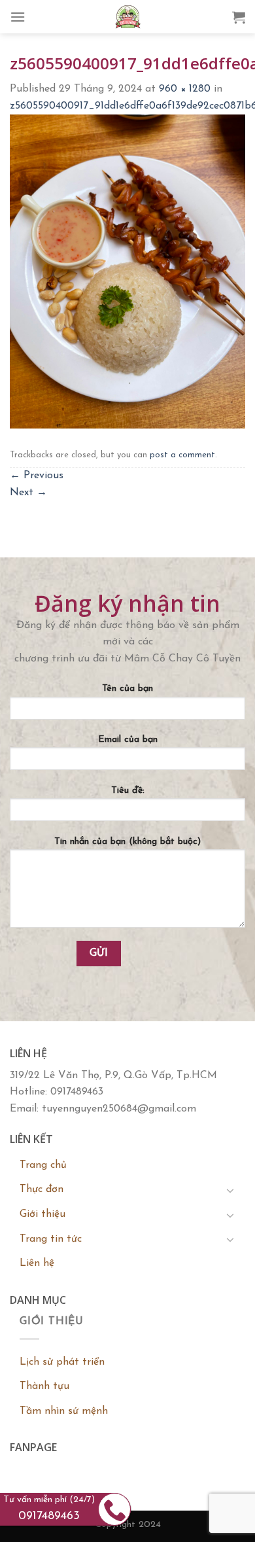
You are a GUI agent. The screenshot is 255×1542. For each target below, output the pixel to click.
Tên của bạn (127, 688)
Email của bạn (128, 740)
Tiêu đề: (127, 791)
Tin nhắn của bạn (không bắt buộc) (127, 842)
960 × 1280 (185, 89)
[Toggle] (230, 1190)
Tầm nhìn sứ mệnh (64, 1411)
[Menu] (18, 17)
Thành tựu (44, 1386)
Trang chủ (43, 1165)
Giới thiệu (42, 1214)
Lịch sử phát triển (62, 1362)
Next (28, 492)
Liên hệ (37, 1263)
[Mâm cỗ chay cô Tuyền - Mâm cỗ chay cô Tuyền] (127, 16)
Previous (36, 475)
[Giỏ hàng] (238, 17)
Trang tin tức (51, 1239)
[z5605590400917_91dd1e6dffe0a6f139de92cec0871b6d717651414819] (127, 271)
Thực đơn (41, 1189)
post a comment (182, 455)
